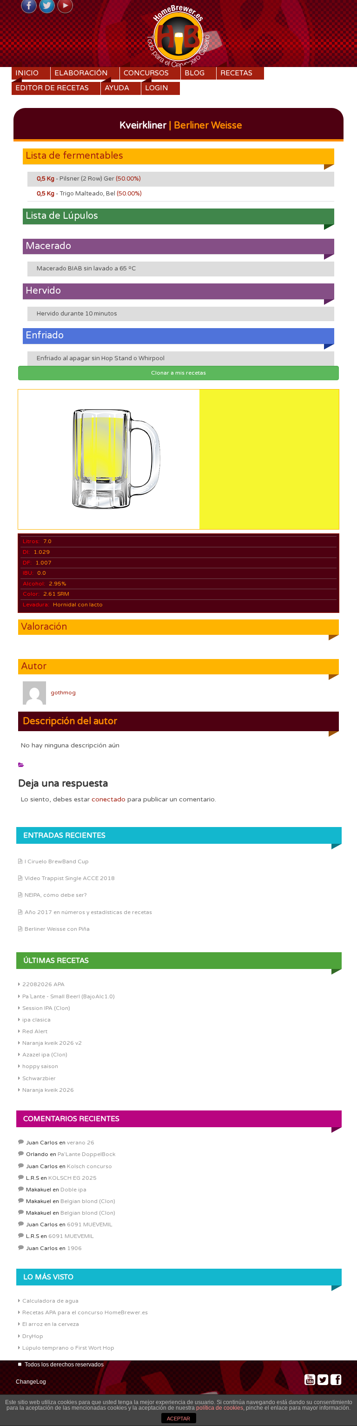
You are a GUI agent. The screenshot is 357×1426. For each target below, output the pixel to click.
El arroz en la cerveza (50, 1324)
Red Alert (34, 1031)
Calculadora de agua (50, 1301)
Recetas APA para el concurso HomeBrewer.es (85, 1312)
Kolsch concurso (89, 1166)
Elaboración (81, 73)
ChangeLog (31, 1382)
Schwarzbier (39, 1078)
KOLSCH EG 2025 (72, 1178)
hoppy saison (40, 1066)
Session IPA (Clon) (46, 1008)
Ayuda (117, 88)
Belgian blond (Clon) (87, 1201)
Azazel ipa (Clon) (44, 1054)
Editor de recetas (52, 88)
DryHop (32, 1336)
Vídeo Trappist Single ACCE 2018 (70, 878)
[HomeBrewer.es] (178, 35)
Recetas (236, 73)
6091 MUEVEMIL (89, 1224)
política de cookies (219, 1408)
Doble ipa (73, 1189)
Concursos (146, 73)
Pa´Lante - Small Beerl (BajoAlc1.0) (68, 996)
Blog (195, 73)
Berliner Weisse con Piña (57, 929)
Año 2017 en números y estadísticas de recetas (88, 912)
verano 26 (80, 1142)
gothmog (63, 692)
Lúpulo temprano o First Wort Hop (68, 1348)
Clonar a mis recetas (178, 373)
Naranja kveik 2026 (48, 1090)
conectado (109, 799)
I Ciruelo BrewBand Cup (57, 861)
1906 (74, 1248)
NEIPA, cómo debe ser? (56, 895)
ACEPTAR (178, 1418)
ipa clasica (36, 1019)
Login (156, 88)
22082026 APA (43, 984)
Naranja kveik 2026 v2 (52, 1043)
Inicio (27, 73)
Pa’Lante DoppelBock (86, 1154)
